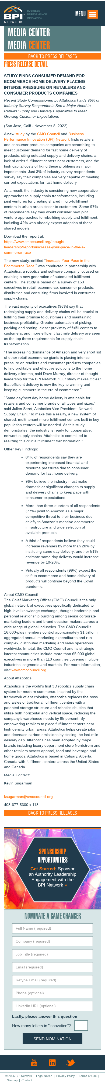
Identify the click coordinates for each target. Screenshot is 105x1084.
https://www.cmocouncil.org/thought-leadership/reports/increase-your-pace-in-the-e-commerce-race (44, 247)
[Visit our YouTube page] (34, 1062)
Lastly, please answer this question (44, 1016)
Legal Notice (44, 1076)
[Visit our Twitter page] (71, 1062)
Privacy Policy (65, 1076)
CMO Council (48, 134)
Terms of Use (88, 1076)
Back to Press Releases (52, 56)
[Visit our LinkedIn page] (52, 1062)
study (19, 134)
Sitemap (12, 1080)
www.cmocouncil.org (29, 670)
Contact (27, 1080)
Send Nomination (52, 1039)
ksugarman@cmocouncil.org (28, 796)
